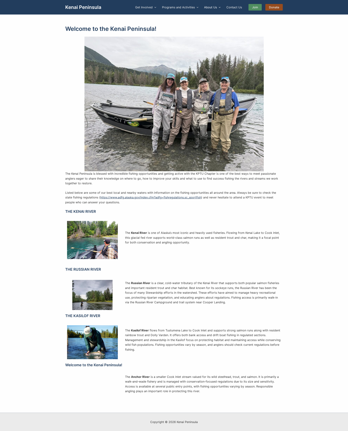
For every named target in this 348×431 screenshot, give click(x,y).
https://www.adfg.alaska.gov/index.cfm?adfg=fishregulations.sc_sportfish (150, 197)
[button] (154, 7)
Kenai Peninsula (83, 7)
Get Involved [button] (144, 7)
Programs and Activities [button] (178, 7)
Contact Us (234, 7)
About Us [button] (210, 7)
